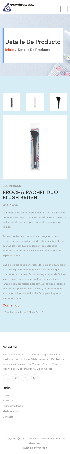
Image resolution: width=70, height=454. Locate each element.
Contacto (8, 416)
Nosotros (8, 400)
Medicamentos (11, 411)
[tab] (12, 102)
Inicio (6, 395)
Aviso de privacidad (35, 447)
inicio (9, 50)
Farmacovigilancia (13, 405)
